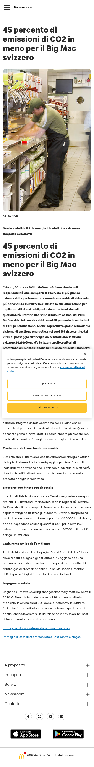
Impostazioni (47, 384)
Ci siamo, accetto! (47, 407)
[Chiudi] (85, 354)
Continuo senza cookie (47, 396)
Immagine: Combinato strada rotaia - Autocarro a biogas (42, 637)
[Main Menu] (7, 7)
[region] (46, 383)
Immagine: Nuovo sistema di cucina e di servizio (36, 628)
